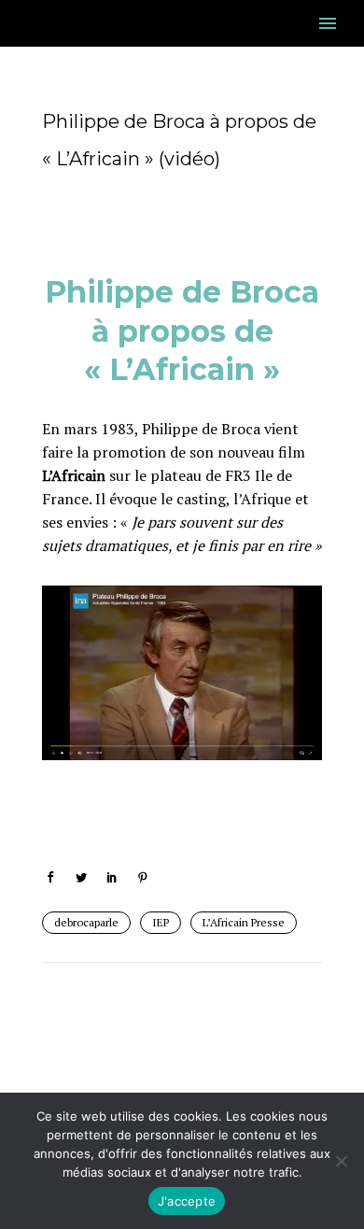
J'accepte (187, 1201)
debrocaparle (86, 922)
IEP (160, 922)
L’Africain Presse (244, 922)
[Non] (340, 1160)
